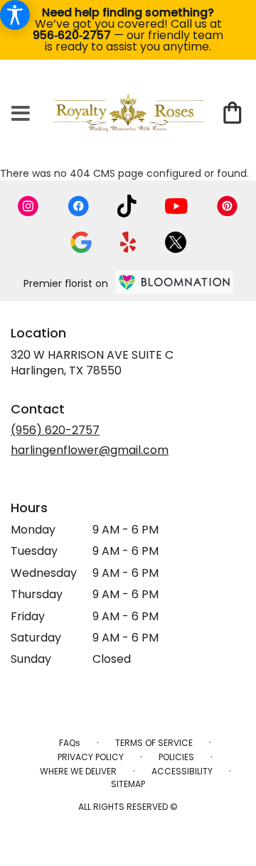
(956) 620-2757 (55, 430)
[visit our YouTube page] (176, 206)
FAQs (69, 743)
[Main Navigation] (20, 114)
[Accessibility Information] (15, 15)
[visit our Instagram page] (28, 206)
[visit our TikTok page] (127, 206)
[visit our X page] (176, 242)
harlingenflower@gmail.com (90, 450)
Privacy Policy (91, 757)
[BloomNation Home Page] (174, 282)
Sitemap (128, 784)
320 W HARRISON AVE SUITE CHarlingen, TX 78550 (92, 363)
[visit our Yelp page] (128, 242)
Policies (176, 757)
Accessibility (182, 771)
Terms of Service (154, 743)
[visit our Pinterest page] (227, 206)
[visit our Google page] (81, 242)
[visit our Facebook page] (78, 206)
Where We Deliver (78, 771)
